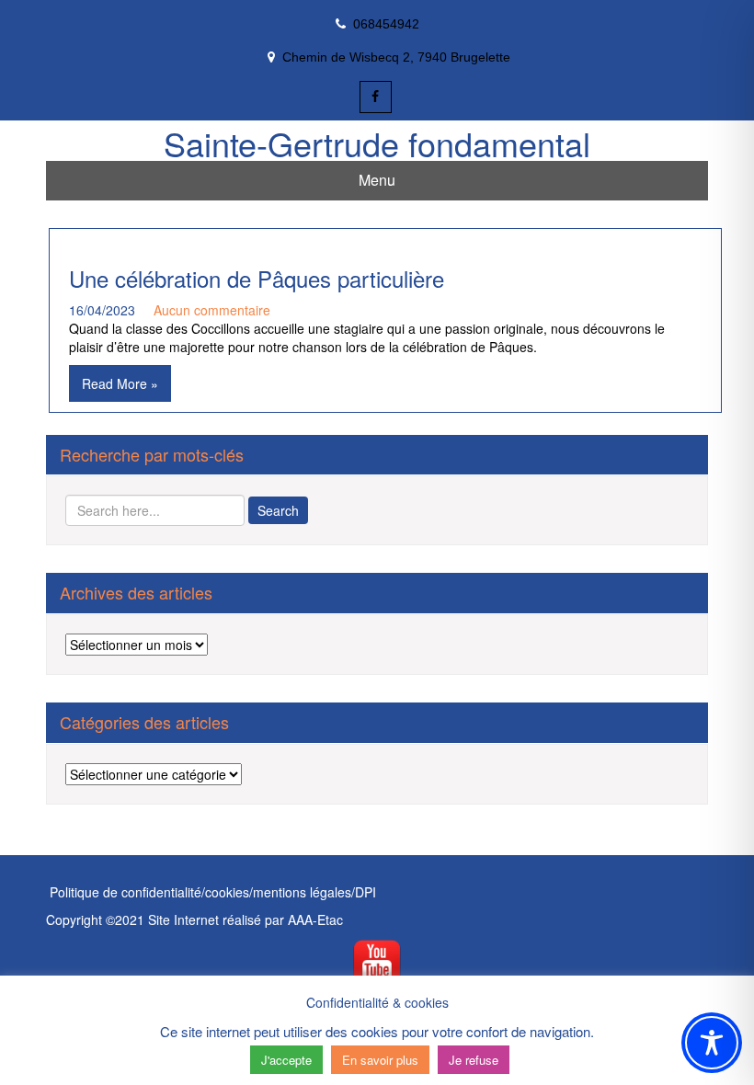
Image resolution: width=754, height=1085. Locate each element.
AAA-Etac (315, 919)
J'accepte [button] (286, 1059)
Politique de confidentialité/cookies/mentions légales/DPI (211, 892)
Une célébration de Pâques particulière (256, 278)
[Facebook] (376, 97)
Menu (377, 179)
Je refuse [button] (473, 1059)
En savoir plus (380, 1059)
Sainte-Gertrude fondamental (377, 143)
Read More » (120, 383)
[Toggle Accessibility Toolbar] (711, 1042)
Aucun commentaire (212, 310)
